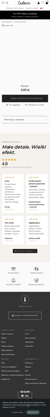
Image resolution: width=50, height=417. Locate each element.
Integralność (5, 379)
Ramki (3, 342)
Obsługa (28, 367)
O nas (27, 334)
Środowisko (29, 346)
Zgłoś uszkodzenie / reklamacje (35, 383)
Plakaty (3, 338)
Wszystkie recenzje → (25, 251)
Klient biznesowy (31, 379)
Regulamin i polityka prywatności (12, 375)
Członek (28, 375)
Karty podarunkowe (26, 316)
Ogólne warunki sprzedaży (10, 371)
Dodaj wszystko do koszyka (26, 98)
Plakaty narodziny (7, 346)
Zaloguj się (29, 363)
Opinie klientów (30, 338)
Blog (3, 363)
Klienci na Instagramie (8, 367)
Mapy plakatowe (7, 350)
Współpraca (29, 342)
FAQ (26, 371)
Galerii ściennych (7, 334)
